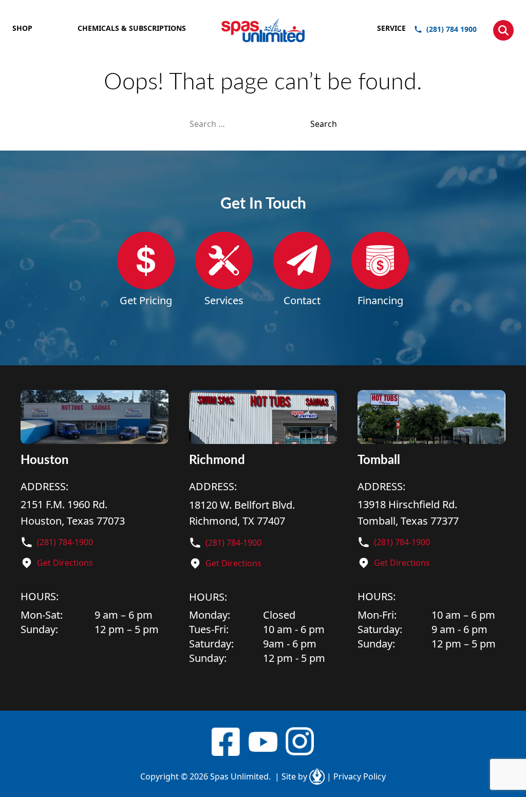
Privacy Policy (356, 776)
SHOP (22, 28)
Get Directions (65, 562)
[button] (503, 30)
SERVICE (391, 28)
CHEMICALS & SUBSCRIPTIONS (132, 28)
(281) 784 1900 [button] (451, 29)
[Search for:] (250, 123)
